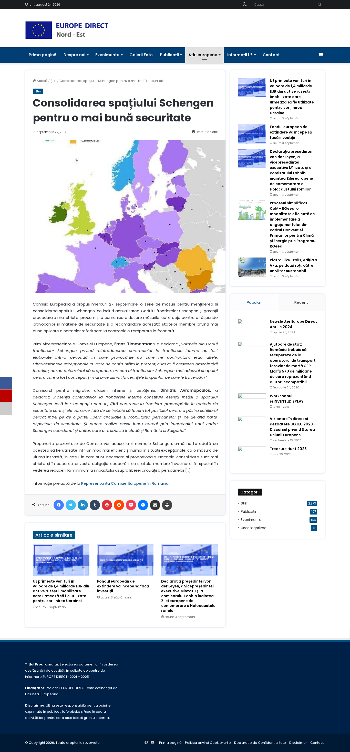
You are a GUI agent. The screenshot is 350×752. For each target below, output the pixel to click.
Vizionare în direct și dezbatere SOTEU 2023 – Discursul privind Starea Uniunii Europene (293, 426)
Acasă (41, 80)
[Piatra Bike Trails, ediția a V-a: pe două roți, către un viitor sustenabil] (252, 267)
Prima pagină (42, 55)
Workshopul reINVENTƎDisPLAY (286, 398)
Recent (301, 302)
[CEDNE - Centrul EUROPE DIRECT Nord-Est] (67, 30)
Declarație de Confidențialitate (260, 742)
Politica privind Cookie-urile (208, 742)
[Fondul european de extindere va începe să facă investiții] (125, 560)
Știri (53, 80)
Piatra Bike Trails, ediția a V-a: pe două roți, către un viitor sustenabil (293, 265)
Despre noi (74, 55)
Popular (254, 302)
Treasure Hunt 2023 (288, 448)
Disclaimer (298, 742)
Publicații (169, 55)
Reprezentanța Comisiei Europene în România (125, 483)
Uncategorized (253, 528)
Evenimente (107, 55)
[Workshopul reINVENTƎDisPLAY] (252, 403)
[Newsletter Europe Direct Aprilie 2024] (252, 328)
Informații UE (240, 55)
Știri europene (203, 55)
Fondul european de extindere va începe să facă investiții (123, 586)
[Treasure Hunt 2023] (252, 455)
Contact (271, 55)
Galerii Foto (141, 55)
